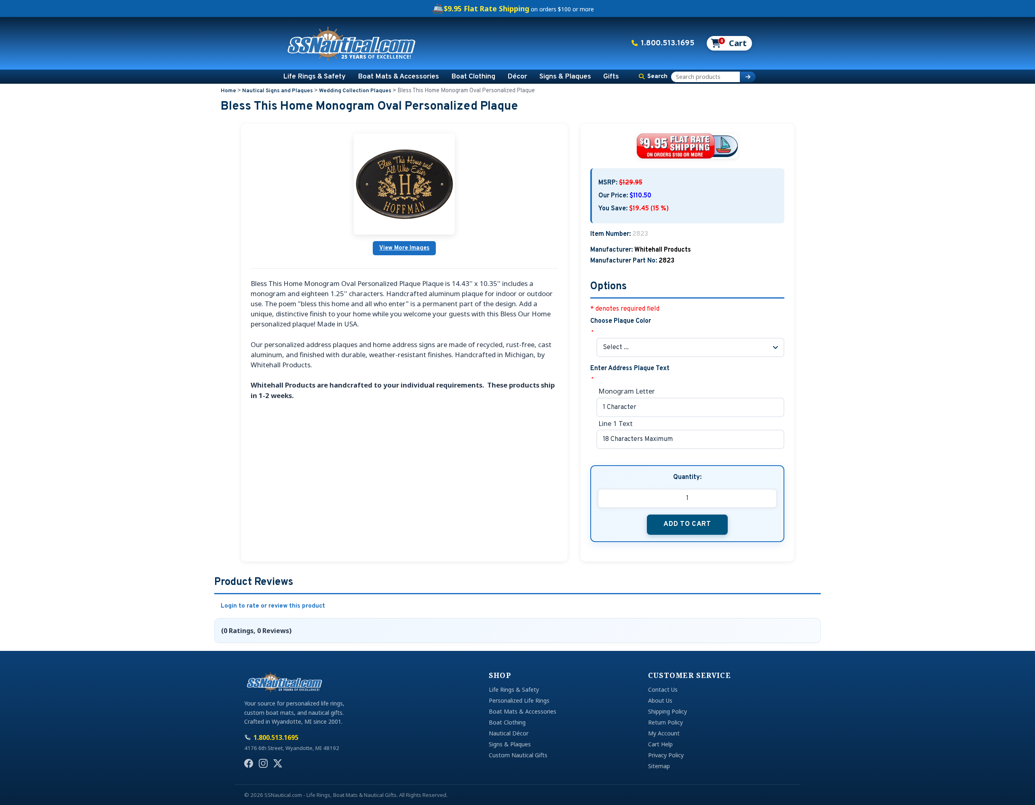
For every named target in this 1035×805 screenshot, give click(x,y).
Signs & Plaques (565, 76)
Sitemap (659, 766)
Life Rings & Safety (314, 76)
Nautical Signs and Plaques (277, 90)
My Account (664, 733)
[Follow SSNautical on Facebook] (248, 763)
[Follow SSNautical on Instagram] (263, 763)
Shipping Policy (667, 711)
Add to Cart (687, 524)
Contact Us (663, 689)
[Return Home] (351, 43)
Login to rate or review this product (273, 606)
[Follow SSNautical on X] (277, 763)
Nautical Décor (508, 733)
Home (228, 90)
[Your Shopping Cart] (729, 43)
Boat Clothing (473, 76)
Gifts (611, 76)
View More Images (404, 248)
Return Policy (665, 722)
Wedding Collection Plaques (355, 90)
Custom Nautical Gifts (518, 755)
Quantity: (687, 477)
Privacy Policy (666, 755)
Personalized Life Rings (519, 700)
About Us (660, 700)
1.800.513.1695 (668, 43)
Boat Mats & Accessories (398, 76)
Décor (517, 76)
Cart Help (660, 744)
